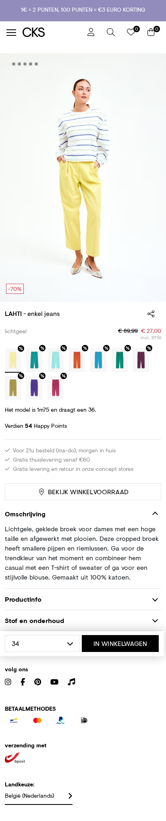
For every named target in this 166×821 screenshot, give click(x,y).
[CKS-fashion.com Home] (52, 32)
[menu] (11, 32)
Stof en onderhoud (34, 620)
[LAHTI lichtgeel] (13, 361)
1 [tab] (8, 64)
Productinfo (23, 599)
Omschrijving (25, 513)
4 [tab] (25, 64)
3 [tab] (19, 64)
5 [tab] (30, 64)
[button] (111, 32)
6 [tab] (36, 64)
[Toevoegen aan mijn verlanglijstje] (149, 64)
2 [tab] (13, 64)
